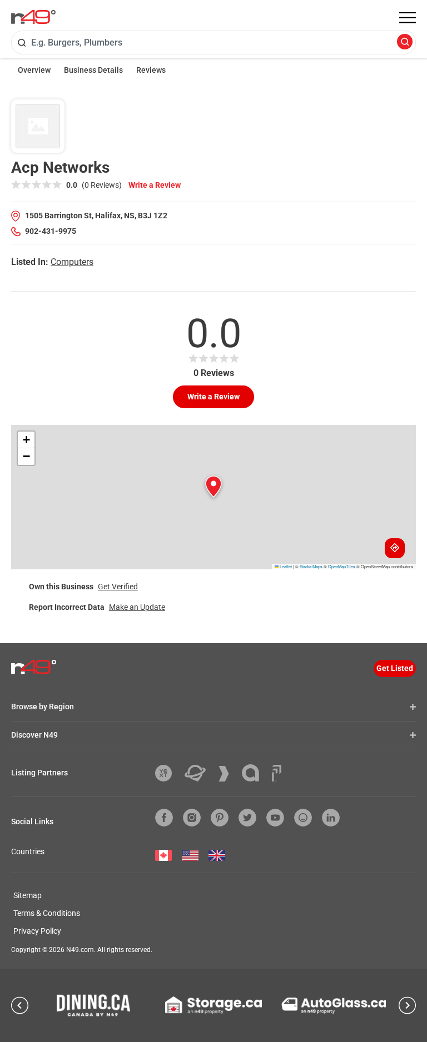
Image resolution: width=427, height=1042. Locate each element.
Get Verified (118, 586)
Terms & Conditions (46, 913)
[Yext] (167, 773)
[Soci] (277, 773)
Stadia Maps (311, 566)
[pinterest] (219, 817)
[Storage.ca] (214, 1005)
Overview (34, 70)
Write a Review (154, 185)
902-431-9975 (50, 231)
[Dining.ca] (93, 1005)
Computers (72, 262)
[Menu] (407, 17)
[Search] (405, 42)
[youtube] (275, 817)
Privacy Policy (37, 930)
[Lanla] (255, 773)
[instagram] (192, 817)
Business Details (93, 70)
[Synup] (228, 774)
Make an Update (137, 607)
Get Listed (394, 668)
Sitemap (27, 895)
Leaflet (285, 566)
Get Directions (395, 548)
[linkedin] (331, 817)
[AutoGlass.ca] (334, 1005)
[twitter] (247, 817)
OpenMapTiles (341, 566)
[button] (213, 486)
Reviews (151, 70)
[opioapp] (303, 817)
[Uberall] (199, 773)
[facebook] (164, 817)
